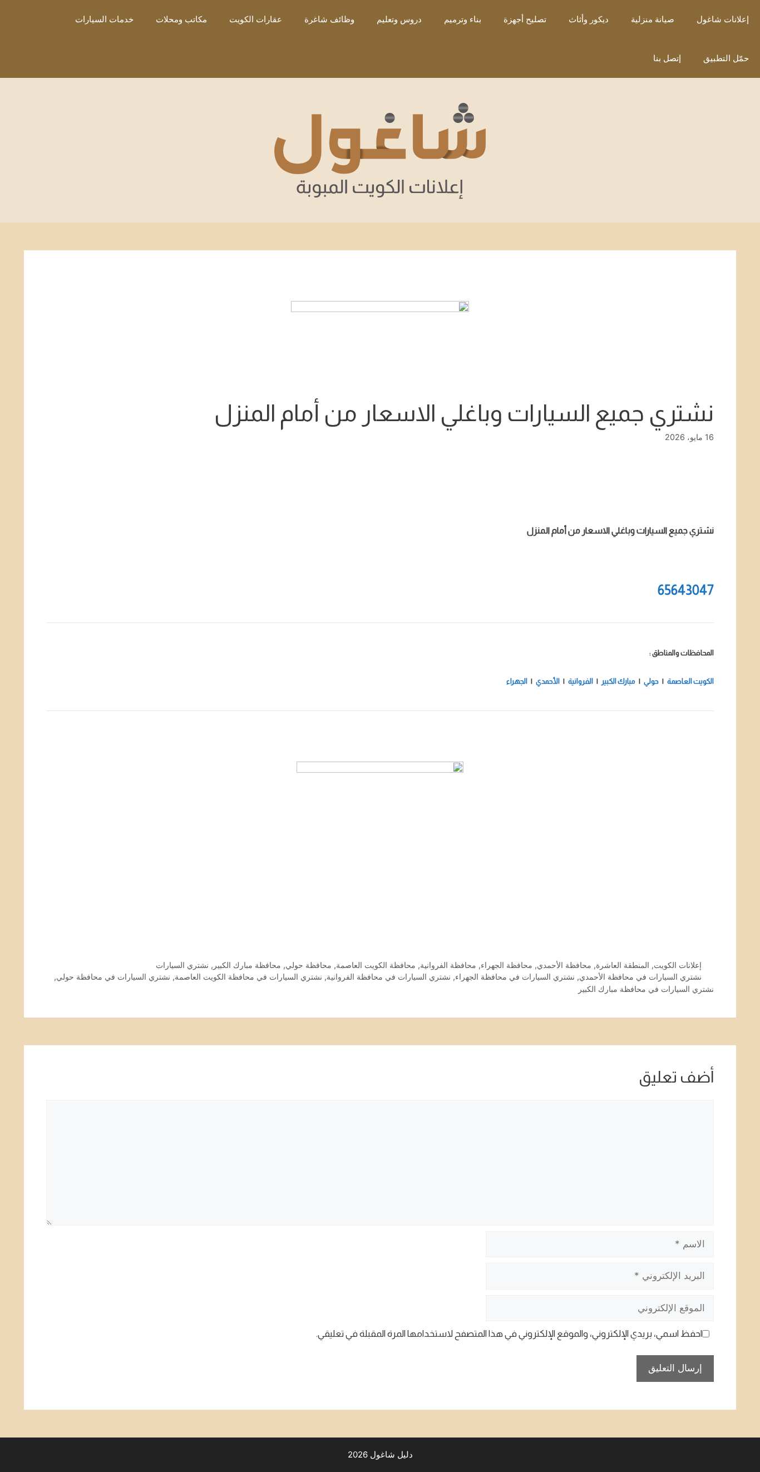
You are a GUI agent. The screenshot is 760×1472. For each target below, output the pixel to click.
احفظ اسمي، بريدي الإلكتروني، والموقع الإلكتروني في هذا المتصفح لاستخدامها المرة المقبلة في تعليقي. (509, 1333)
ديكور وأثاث (589, 19)
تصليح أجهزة (525, 19)
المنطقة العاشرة (622, 965)
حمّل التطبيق (726, 58)
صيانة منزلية (652, 19)
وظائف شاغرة (329, 19)
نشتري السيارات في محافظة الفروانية (389, 976)
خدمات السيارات (104, 19)
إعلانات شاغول (723, 19)
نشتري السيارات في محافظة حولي (113, 976)
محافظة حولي (308, 965)
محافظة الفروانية (448, 965)
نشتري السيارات (182, 965)
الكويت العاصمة (690, 681)
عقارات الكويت (255, 19)
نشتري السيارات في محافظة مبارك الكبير (646, 989)
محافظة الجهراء (506, 965)
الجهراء (516, 681)
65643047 (686, 589)
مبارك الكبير (618, 681)
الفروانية (580, 681)
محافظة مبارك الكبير (247, 965)
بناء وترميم (462, 19)
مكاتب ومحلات (181, 19)
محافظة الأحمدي (564, 965)
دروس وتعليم (399, 19)
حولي (651, 681)
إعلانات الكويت (678, 965)
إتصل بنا (667, 58)
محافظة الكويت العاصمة (376, 965)
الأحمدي (547, 681)
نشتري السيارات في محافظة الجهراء (515, 976)
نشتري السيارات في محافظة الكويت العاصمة (248, 976)
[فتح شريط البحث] (625, 58)
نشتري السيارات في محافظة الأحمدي (640, 976)
